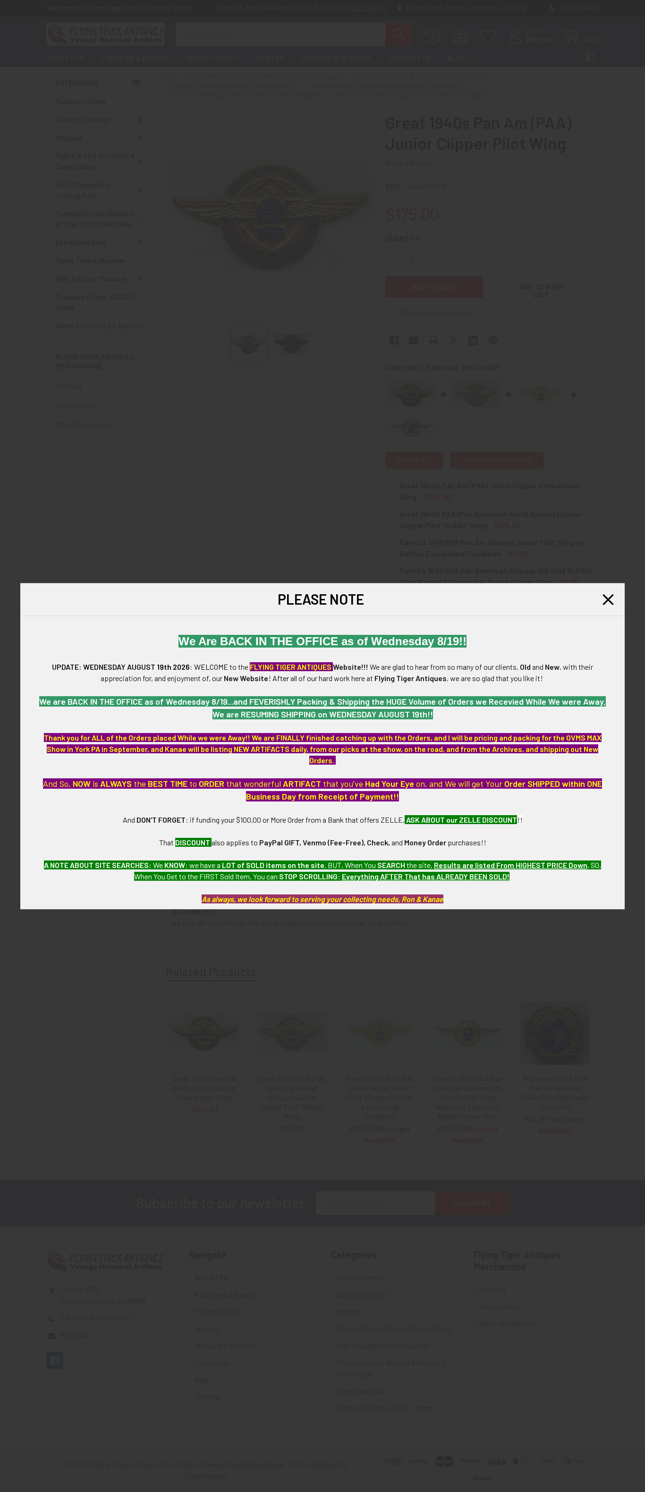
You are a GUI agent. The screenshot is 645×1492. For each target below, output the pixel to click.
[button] (608, 599)
